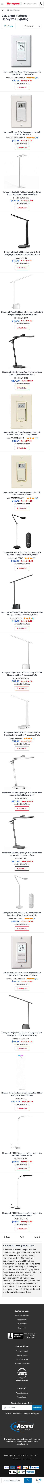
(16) (36, 498)
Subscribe (37, 1408)
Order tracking (22, 1355)
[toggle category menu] (2, 3)
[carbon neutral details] (22, 1374)
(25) (36, 438)
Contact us (22, 1328)
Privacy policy (9, 1456)
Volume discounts (22, 1316)
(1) (34, 558)
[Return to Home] (3, 10)
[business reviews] (22, 1336)
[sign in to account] (41, 3)
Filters (10, 26)
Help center (22, 1324)
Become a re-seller (22, 1364)
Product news (22, 1397)
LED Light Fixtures (13, 10)
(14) (36, 979)
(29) (36, 78)
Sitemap (33, 1456)
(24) (36, 138)
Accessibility (22, 1320)
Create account (22, 1351)
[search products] (28, 1480)
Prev (8, 1237)
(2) (34, 919)
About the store (22, 1393)
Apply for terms (22, 1359)
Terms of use (23, 1456)
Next (36, 1237)
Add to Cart (23, 87)
